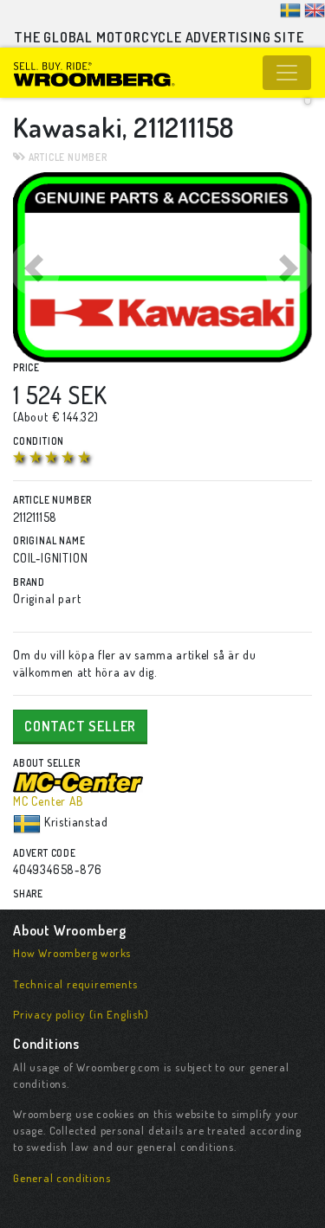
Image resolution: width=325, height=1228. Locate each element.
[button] (35, 267)
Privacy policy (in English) (81, 1014)
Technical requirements (75, 984)
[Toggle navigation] (287, 72)
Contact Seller (80, 726)
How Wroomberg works (72, 953)
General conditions (61, 1178)
